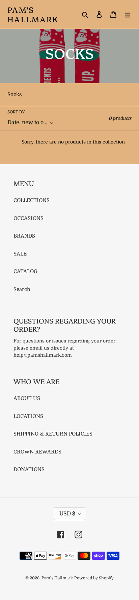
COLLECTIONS (31, 200)
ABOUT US (26, 398)
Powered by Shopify (94, 578)
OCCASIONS (28, 218)
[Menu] (127, 14)
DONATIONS (29, 469)
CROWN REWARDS (37, 452)
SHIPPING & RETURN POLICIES (52, 434)
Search (21, 289)
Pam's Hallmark (33, 14)
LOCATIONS (28, 416)
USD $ (67, 514)
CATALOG (25, 271)
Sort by (16, 112)
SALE (20, 254)
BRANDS (24, 236)
